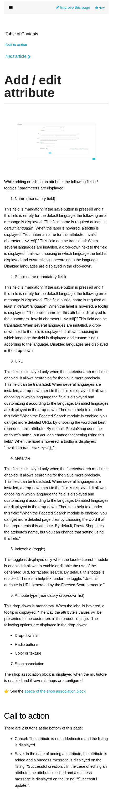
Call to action (16, 45)
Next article (16, 56)
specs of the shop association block (55, 691)
